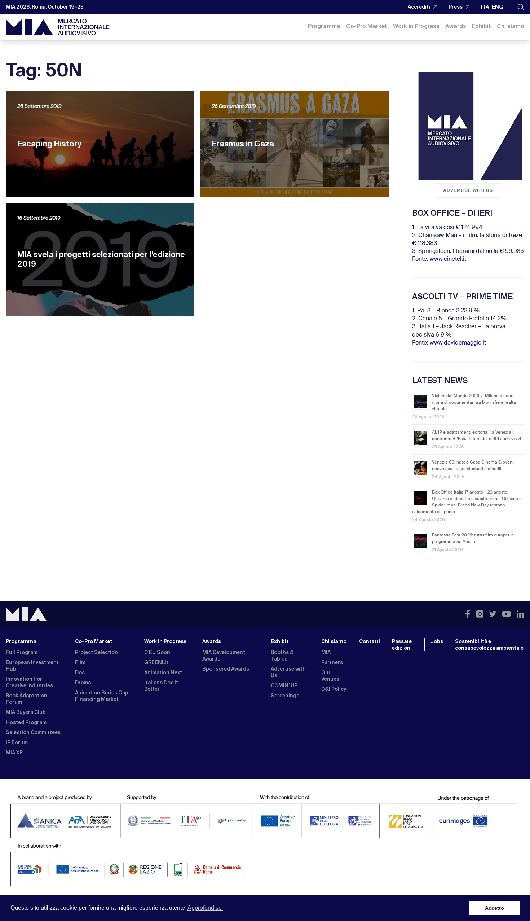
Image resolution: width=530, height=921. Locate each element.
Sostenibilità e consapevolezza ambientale (489, 644)
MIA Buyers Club (26, 712)
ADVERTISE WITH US (468, 190)
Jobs (436, 641)
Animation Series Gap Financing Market (101, 695)
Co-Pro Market (366, 26)
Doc (80, 672)
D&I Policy (333, 689)
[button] (520, 7)
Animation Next (163, 672)
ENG (497, 7)
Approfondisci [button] (205, 908)
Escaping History (49, 144)
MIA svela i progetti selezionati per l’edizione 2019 (101, 259)
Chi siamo (510, 26)
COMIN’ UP (284, 685)
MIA (326, 652)
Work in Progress (416, 26)
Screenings (285, 695)
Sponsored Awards (225, 669)
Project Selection (96, 652)
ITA (485, 7)
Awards (455, 26)
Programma (324, 26)
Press (456, 7)
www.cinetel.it (448, 259)
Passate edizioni (402, 644)
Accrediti (419, 7)
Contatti (369, 641)
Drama (83, 682)
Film (80, 662)
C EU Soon (157, 652)
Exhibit (481, 26)
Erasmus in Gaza (243, 144)
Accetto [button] (494, 908)
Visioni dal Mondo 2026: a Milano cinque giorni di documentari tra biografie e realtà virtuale (474, 402)
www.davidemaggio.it (458, 343)
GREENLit (156, 662)
